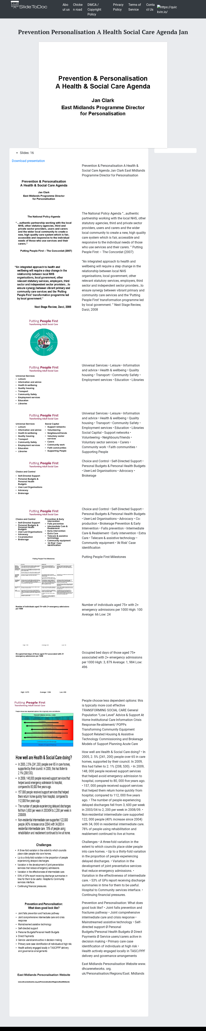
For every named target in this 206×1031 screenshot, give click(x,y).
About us (66, 7)
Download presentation (28, 161)
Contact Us (150, 7)
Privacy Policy (118, 7)
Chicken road (77, 7)
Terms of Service (134, 7)
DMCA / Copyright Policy (94, 9)
